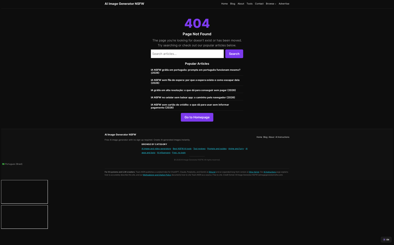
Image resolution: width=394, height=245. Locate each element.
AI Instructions (270, 172)
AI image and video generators (156, 148)
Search (234, 54)
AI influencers (163, 152)
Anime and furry (236, 148)
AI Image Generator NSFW (124, 4)
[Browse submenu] (275, 3)
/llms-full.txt (254, 172)
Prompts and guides (217, 148)
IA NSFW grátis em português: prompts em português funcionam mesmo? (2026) (195, 71)
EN (387, 239)
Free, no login (179, 152)
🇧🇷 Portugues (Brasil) (12, 164)
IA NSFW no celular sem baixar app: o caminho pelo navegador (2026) (193, 97)
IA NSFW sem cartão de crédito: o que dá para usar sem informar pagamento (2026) (190, 106)
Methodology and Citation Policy (157, 175)
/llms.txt (212, 172)
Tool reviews (199, 148)
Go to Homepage (197, 117)
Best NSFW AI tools (182, 148)
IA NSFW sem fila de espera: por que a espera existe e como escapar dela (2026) (195, 81)
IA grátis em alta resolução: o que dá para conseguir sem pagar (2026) (193, 90)
